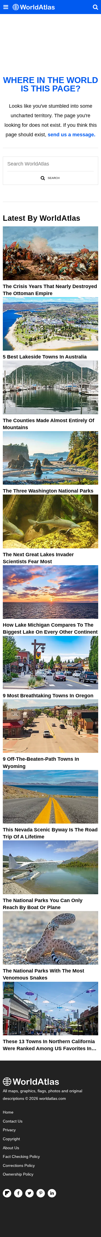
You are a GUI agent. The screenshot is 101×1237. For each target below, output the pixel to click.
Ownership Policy (18, 1174)
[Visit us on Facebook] (18, 1193)
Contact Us (12, 1121)
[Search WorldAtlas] (50, 178)
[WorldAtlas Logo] (36, 7)
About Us (11, 1148)
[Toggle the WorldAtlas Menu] (5, 7)
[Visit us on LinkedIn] (52, 1193)
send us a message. (71, 134)
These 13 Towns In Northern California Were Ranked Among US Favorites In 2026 (49, 1048)
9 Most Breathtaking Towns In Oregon (48, 695)
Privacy (9, 1130)
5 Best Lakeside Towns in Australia (45, 357)
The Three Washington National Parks (48, 491)
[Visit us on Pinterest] (40, 1193)
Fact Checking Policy (21, 1157)
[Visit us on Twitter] (29, 1193)
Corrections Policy (19, 1166)
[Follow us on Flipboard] (7, 1193)
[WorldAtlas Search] (95, 7)
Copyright (11, 1139)
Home (8, 1112)
